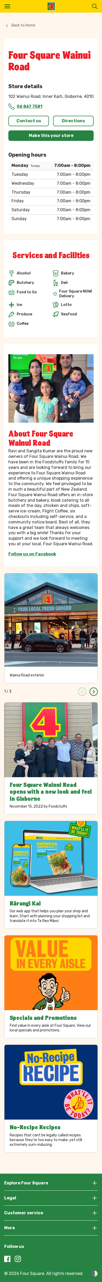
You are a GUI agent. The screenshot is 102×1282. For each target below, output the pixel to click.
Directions (73, 120)
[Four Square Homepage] (51, 6)
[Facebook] (7, 1259)
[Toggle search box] (94, 6)
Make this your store (51, 135)
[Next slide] (93, 691)
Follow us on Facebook (32, 554)
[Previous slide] (82, 691)
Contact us (28, 120)
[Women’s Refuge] (95, 1273)
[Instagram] (18, 1259)
